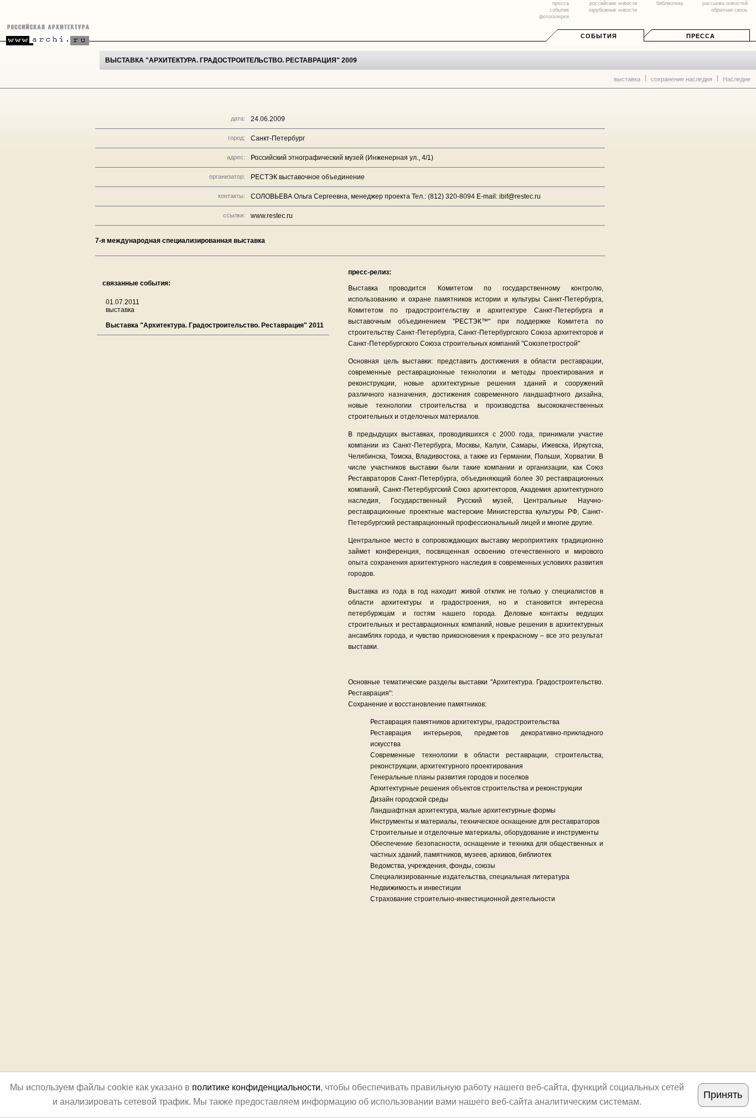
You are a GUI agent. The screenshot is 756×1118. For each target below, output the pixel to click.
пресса (560, 3)
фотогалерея (554, 16)
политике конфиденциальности (256, 1087)
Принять (722, 1094)
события (559, 10)
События (599, 36)
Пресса (700, 36)
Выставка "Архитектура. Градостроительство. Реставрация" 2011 (215, 325)
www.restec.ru (272, 216)
